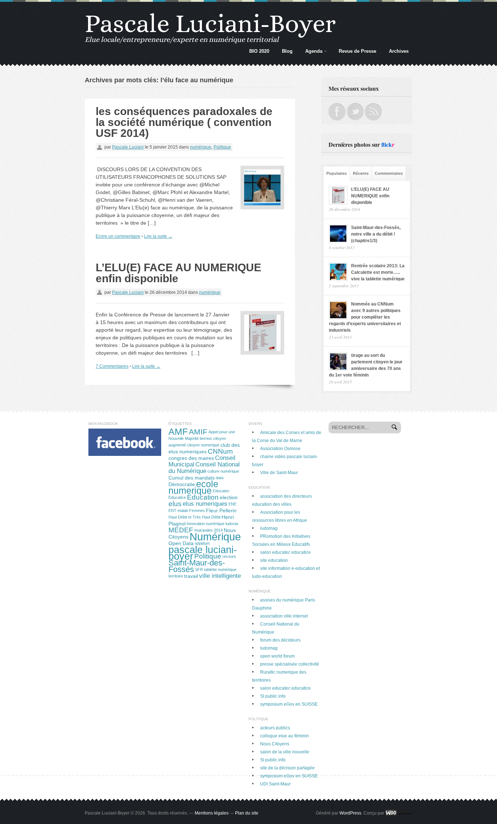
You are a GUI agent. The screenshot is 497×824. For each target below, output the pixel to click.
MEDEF (180, 530)
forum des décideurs (280, 640)
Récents (361, 173)
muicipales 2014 (208, 530)
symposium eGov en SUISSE (289, 704)
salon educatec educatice (285, 552)
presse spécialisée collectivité (289, 664)
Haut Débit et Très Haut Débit (194, 517)
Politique (222, 147)
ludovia (232, 523)
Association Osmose (280, 448)
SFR (199, 569)
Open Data (181, 543)
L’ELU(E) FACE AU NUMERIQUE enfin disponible (178, 272)
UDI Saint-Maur (275, 783)
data (219, 478)
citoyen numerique (203, 445)
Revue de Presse (357, 51)
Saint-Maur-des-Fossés (196, 566)
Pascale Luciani (128, 147)
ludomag (269, 528)
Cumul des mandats (191, 478)
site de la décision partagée (287, 767)
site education (274, 560)
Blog (287, 51)
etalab (183, 510)
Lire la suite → (158, 236)
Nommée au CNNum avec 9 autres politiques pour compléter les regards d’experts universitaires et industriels (365, 317)
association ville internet (284, 616)
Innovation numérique (205, 523)
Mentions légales (211, 813)
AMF (178, 432)
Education (203, 497)
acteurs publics (275, 727)
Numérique (215, 537)
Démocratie (181, 484)
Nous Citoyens (274, 743)
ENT (172, 510)
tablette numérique (220, 569)
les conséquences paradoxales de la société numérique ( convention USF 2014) (184, 122)
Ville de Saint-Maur (279, 472)
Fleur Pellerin (221, 510)
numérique (200, 147)
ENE (232, 504)
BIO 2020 (259, 51)
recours (229, 556)
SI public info (273, 696)
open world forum (277, 656)
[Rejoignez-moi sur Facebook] (337, 106)
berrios (206, 438)
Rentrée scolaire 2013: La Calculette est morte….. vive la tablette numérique (378, 272)
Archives (399, 51)
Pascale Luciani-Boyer (210, 23)
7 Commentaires (112, 366)
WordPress (350, 813)
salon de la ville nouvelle (284, 751)
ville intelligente (220, 575)
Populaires (336, 173)
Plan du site (246, 813)
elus (175, 504)
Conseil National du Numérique (204, 467)
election (229, 497)
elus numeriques (205, 503)
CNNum (220, 451)
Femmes (197, 510)
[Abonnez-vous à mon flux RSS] (373, 106)
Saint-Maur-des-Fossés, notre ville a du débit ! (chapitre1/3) (376, 234)
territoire (175, 576)
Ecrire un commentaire (118, 236)
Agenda (312, 52)
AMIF (198, 431)
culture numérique (223, 471)
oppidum (202, 543)
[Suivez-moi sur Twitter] (355, 106)
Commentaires (389, 173)
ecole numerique (193, 487)
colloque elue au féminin (284, 735)
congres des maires (191, 458)
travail (191, 576)
